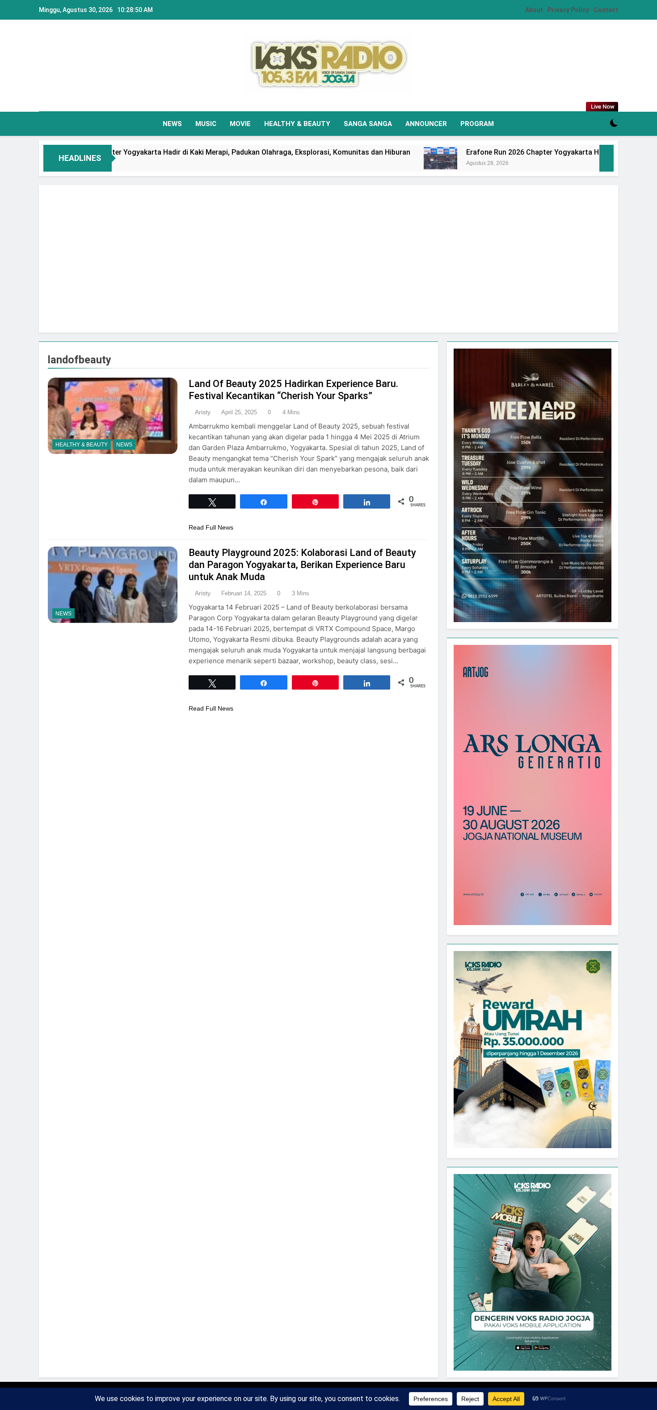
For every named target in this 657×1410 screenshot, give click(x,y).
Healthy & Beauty (297, 124)
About (534, 9)
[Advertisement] (328, 258)
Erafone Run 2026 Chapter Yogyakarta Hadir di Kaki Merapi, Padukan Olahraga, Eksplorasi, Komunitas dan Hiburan (188, 152)
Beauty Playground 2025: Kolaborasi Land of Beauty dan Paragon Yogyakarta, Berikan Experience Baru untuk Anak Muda (302, 564)
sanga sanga (368, 124)
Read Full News (211, 527)
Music (205, 124)
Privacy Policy (568, 9)
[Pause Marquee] (606, 158)
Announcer (426, 124)
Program (477, 124)
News (172, 124)
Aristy (203, 412)
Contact (606, 9)
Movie (240, 124)
